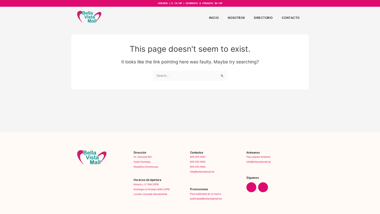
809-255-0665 (197, 161)
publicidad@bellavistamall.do (206, 198)
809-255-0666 (197, 166)
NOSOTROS (236, 18)
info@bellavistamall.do (202, 171)
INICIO (214, 18)
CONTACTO (291, 18)
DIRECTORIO (263, 18)
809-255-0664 (197, 157)
